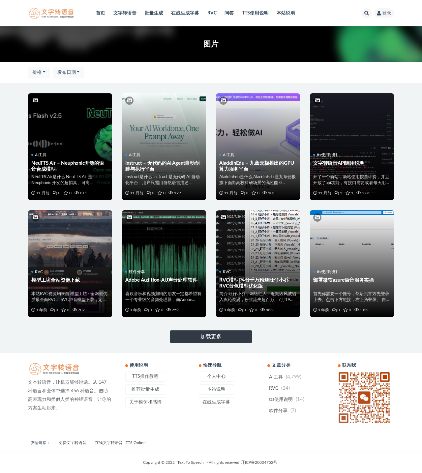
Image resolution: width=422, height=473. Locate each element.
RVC (212, 13)
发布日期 (66, 72)
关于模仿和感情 (145, 402)
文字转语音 (125, 13)
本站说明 (286, 13)
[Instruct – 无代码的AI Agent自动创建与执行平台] (164, 121)
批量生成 (154, 13)
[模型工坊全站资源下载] (70, 236)
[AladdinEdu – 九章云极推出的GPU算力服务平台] (258, 121)
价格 (37, 72)
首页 (100, 13)
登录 (386, 13)
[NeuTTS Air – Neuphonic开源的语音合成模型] (70, 121)
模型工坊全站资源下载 (55, 280)
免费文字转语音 (72, 443)
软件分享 (137, 272)
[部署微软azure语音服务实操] (352, 231)
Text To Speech (190, 462)
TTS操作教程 (145, 376)
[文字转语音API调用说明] (352, 117)
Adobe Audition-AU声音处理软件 (161, 280)
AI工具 (40, 155)
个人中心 (216, 376)
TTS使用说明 (255, 13)
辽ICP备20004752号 (259, 462)
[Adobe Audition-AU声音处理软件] (164, 235)
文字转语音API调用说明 (339, 163)
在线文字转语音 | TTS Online (120, 443)
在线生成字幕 (185, 13)
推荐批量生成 (145, 389)
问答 (229, 13)
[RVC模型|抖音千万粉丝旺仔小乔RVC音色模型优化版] (258, 226)
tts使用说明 (327, 155)
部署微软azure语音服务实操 (343, 280)
